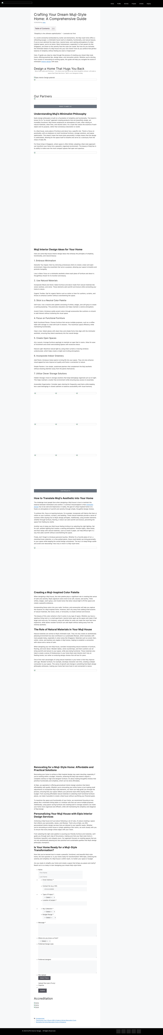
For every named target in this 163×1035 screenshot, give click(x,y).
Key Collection (48, 909)
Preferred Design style (45, 944)
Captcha (41, 985)
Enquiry (149, 3)
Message (42, 922)
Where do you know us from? (48, 938)
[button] (65, 1010)
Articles (141, 3)
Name (40, 869)
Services (126, 3)
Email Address (48, 880)
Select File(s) (44, 978)
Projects (134, 3)
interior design (46, 61)
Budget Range (48, 914)
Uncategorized (40, 1018)
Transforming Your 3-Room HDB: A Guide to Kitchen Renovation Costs (56, 1020)
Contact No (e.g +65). (50, 886)
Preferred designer (44, 959)
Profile (119, 3)
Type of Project (48, 894)
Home (112, 3)
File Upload (42, 975)
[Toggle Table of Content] (52, 28)
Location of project (50, 900)
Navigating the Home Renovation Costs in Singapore (51, 1022)
